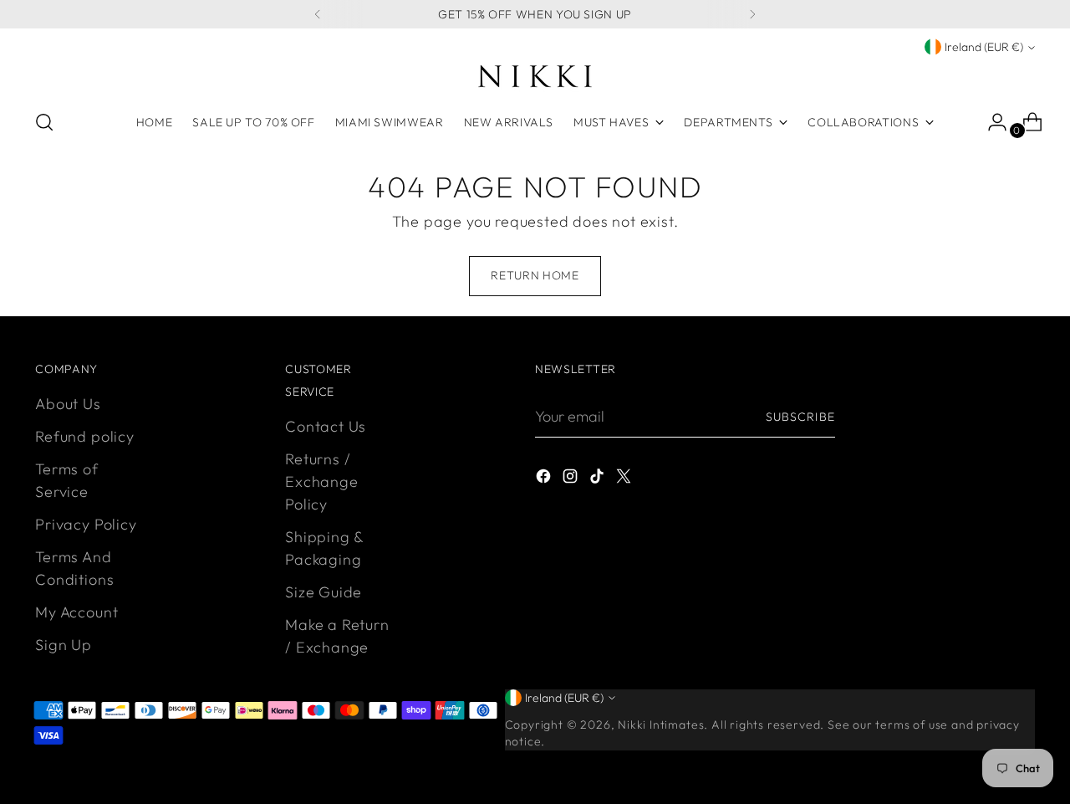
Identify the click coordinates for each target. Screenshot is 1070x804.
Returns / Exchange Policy (321, 481)
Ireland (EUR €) (984, 46)
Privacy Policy (85, 524)
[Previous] (317, 14)
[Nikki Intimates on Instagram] (572, 479)
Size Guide (323, 592)
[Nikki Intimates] (535, 76)
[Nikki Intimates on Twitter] (625, 479)
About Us (67, 403)
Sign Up (63, 644)
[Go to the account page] (990, 122)
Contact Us (325, 426)
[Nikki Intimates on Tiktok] (598, 479)
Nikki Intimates (661, 724)
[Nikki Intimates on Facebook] (545, 479)
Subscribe (800, 416)
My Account (76, 612)
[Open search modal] (44, 122)
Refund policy (85, 436)
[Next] (752, 14)
